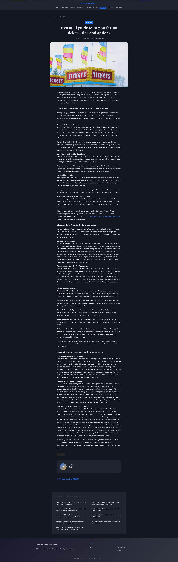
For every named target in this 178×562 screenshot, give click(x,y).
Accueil (56, 17)
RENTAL (95, 7)
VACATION (119, 7)
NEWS (89, 7)
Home (57, 7)
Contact (119, 550)
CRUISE (72, 7)
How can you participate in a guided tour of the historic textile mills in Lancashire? (105, 503)
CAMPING (64, 7)
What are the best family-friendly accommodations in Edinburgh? (106, 516)
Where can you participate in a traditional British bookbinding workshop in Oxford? (70, 522)
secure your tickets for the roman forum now (104, 216)
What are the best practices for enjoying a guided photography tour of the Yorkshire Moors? (70, 528)
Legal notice (121, 547)
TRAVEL (110, 7)
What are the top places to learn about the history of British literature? (107, 509)
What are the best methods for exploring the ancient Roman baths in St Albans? (71, 503)
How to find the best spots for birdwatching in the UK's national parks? (106, 522)
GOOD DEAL (81, 7)
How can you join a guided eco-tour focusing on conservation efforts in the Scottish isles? (70, 516)
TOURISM (103, 7)
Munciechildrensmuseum (46, 544)
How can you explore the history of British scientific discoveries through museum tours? (71, 509)
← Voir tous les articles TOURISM (68, 479)
